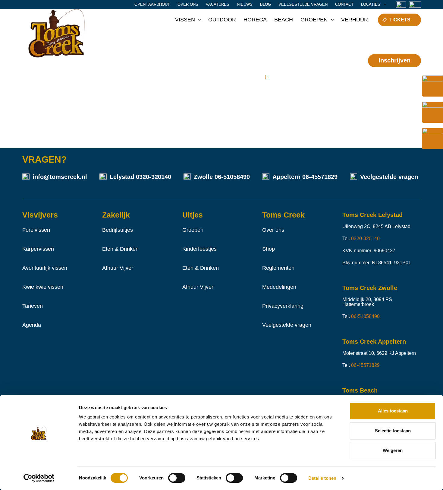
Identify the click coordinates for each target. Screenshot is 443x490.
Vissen (185, 20)
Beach (283, 20)
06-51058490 (232, 176)
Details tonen (322, 478)
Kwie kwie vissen (42, 287)
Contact (344, 4)
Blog (265, 4)
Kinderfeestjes (199, 249)
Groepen (314, 20)
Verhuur (354, 20)
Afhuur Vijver (117, 268)
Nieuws (245, 4)
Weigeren (393, 450)
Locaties (370, 4)
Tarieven (32, 306)
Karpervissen (38, 249)
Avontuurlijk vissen (44, 268)
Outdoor (222, 20)
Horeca (255, 20)
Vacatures (217, 4)
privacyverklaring (334, 77)
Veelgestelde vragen (303, 4)
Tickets (399, 19)
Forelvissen (36, 230)
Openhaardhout (152, 4)
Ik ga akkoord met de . (313, 81)
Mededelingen (279, 287)
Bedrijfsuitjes (117, 230)
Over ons (188, 4)
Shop (268, 249)
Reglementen (278, 268)
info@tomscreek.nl (60, 176)
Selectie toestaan (393, 430)
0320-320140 (153, 176)
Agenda (31, 325)
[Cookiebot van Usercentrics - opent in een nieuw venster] (39, 478)
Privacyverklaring (282, 306)
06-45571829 (320, 176)
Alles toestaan (393, 410)
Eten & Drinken (120, 249)
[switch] (176, 478)
